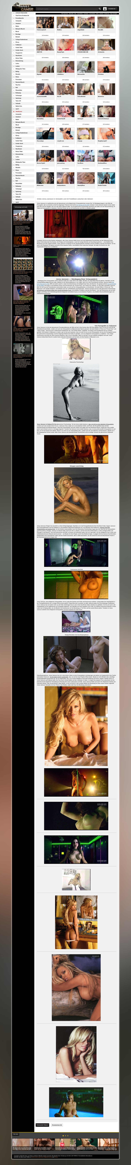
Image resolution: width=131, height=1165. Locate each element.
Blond (17, 31)
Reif (17, 87)
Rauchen (18, 85)
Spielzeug (18, 98)
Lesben (18, 66)
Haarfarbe (86, 13)
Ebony (17, 42)
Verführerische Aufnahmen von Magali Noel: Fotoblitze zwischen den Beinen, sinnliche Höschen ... (22, 356)
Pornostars (19, 79)
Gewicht (101, 13)
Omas (17, 77)
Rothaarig (18, 93)
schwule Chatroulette (21, 13)
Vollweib (18, 103)
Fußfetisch (18, 45)
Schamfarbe (92, 13)
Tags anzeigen (113, 13)
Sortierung (106, 13)
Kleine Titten (19, 58)
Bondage (18, 34)
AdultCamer (19, 111)
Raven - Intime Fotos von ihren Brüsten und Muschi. (22, 246)
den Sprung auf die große (82, 205)
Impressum (40, 1157)
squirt (17, 109)
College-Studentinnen (22, 39)
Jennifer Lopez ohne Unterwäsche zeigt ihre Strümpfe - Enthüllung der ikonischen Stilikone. (23, 330)
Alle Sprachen (64, 13)
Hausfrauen (19, 55)
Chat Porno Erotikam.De (22, 15)
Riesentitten (19, 90)
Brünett (18, 37)
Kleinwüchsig (19, 61)
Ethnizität (71, 13)
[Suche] (100, 9)
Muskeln (18, 74)
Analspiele (18, 21)
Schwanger (19, 95)
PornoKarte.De (20, 18)
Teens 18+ (18, 101)
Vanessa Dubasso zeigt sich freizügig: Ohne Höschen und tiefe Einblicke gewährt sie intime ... (22, 223)
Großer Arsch (19, 50)
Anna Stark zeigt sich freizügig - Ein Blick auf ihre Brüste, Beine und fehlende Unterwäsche (21, 302)
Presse (56, 1157)
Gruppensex (19, 53)
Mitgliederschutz (48, 1157)
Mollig (17, 71)
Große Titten (19, 47)
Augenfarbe (80, 13)
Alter (75, 13)
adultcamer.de (23, 6)
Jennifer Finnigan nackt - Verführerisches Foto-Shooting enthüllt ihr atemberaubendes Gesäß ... (22, 272)
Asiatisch (18, 23)
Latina (17, 63)
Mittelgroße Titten (20, 69)
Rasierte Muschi (20, 82)
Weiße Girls (19, 106)
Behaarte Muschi (20, 29)
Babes (17, 26)
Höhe (97, 13)
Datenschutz (35, 1157)
